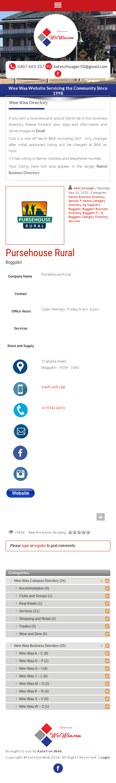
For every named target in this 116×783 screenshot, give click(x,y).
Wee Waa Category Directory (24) (40, 581)
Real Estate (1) (30, 604)
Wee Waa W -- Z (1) (34, 706)
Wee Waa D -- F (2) (33, 661)
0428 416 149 (53, 387)
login (25, 545)
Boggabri (74, 209)
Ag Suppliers (91, 204)
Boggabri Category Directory (88, 217)
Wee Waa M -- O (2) (34, 684)
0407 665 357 (30, 66)
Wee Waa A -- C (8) (33, 653)
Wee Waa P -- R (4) (34, 691)
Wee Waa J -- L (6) (33, 676)
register (40, 545)
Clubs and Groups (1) (35, 596)
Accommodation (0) (34, 588)
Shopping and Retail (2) (37, 619)
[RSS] (107, 581)
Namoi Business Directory (86, 197)
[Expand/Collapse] (102, 580)
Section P (74, 201)
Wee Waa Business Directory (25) (40, 646)
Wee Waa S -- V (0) (33, 699)
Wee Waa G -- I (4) (33, 668)
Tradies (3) (27, 626)
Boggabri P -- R (92, 213)
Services (74, 221)
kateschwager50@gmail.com (80, 66)
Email (40, 131)
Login (105, 757)
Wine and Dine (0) (33, 634)
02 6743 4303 (53, 408)
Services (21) (29, 611)
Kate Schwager (84, 188)
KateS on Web (49, 751)
